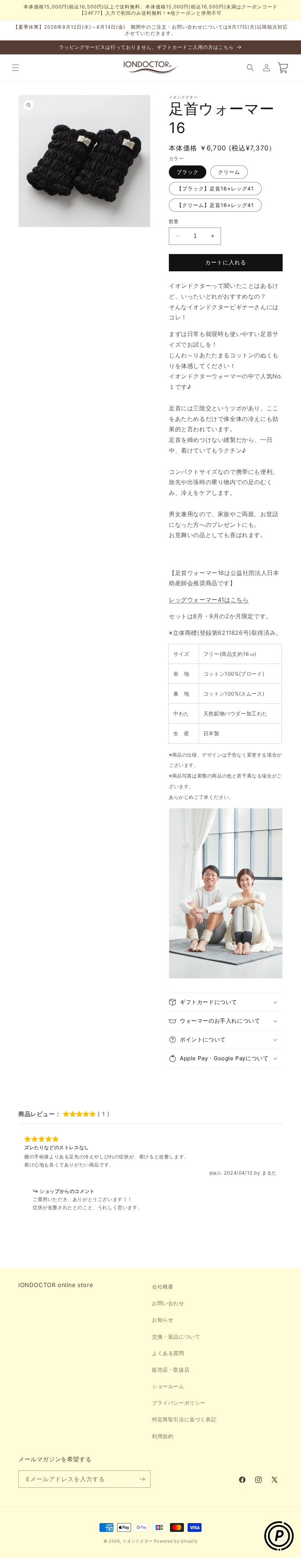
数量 (174, 221)
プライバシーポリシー (179, 1403)
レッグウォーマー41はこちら (209, 599)
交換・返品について (176, 1336)
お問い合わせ (168, 1303)
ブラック (188, 172)
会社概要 (162, 1286)
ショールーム (168, 1386)
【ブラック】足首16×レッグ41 (215, 188)
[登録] (142, 1479)
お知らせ (162, 1319)
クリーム (229, 172)
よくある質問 (168, 1353)
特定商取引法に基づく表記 (184, 1419)
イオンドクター (138, 1541)
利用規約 (162, 1436)
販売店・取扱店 (170, 1369)
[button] (15, 68)
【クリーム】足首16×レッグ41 (215, 205)
